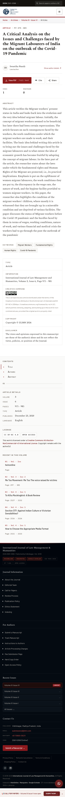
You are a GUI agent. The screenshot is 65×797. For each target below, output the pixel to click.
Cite (40, 80)
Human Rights (10, 250)
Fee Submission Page (13, 654)
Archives (14, 20)
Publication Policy (12, 601)
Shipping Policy (9, 762)
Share (54, 80)
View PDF (19, 80)
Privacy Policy (8, 758)
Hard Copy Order (12, 659)
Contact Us (22, 762)
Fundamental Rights (44, 245)
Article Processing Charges (16, 648)
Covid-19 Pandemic (28, 250)
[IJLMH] (10, 11)
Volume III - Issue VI (29, 20)
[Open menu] (59, 12)
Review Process (11, 596)
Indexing (8, 612)
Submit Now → (52, 793)
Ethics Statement (12, 606)
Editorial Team (11, 585)
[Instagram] (5, 768)
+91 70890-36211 (18, 735)
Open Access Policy (13, 665)
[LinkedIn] (10, 768)
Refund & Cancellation (24, 758)
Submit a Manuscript (13, 632)
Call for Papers (11, 590)
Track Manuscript (12, 638)
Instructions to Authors (15, 643)
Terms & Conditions (42, 758)
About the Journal (12, 579)
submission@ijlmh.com (21, 731)
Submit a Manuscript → (15, 748)
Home (5, 20)
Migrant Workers (25, 245)
